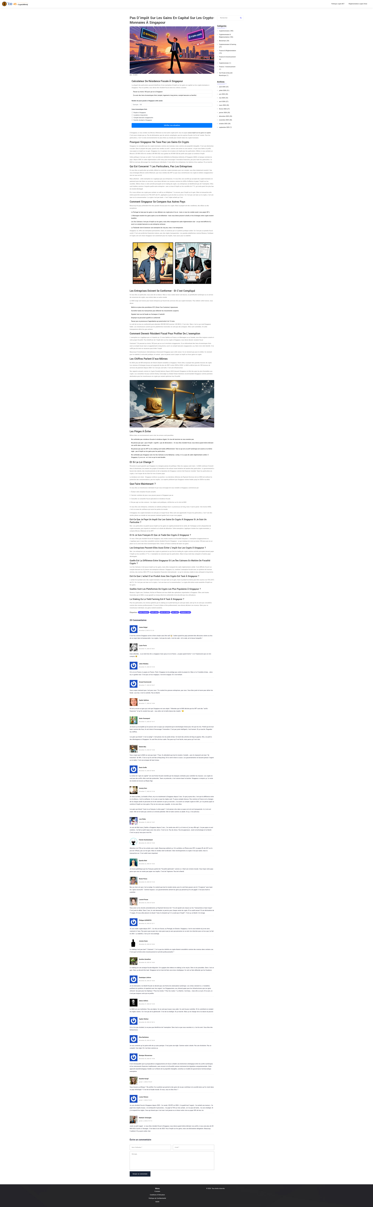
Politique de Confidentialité (157, 1198)
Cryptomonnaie (225, 63)
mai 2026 (223, 98)
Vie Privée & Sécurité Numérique (225, 74)
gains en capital (164, 612)
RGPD (157, 1202)
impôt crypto (154, 612)
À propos (157, 1191)
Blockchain (224, 41)
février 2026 (224, 109)
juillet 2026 (224, 90)
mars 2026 (224, 105)
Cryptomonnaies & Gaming (227, 45)
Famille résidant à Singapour (143, 120)
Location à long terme (141, 115)
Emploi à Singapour (140, 113)
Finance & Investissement (227, 58)
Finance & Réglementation (227, 52)
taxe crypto (175, 612)
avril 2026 (223, 102)
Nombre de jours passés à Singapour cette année (147, 101)
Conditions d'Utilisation (157, 1195)
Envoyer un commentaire (140, 1174)
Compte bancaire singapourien (143, 118)
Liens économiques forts (139, 109)
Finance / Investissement (227, 68)
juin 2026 (223, 94)
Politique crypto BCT (337, 4)
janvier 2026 (224, 113)
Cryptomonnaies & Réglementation (226, 36)
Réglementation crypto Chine (358, 4)
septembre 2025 (225, 127)
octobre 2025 (225, 124)
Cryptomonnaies (226, 31)
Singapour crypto (185, 612)
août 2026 (223, 87)
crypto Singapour (143, 612)
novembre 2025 (225, 120)
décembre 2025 (225, 116)
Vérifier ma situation (172, 125)
